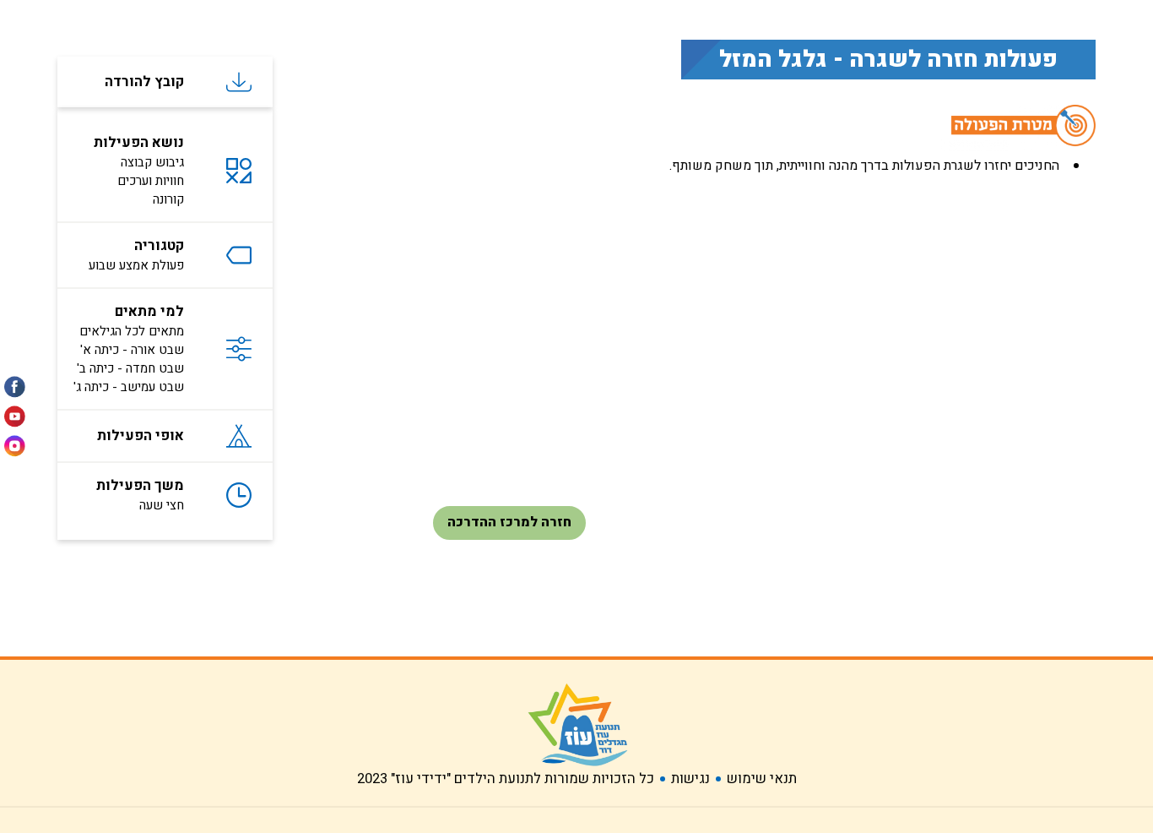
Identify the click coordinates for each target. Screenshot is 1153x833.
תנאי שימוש (762, 779)
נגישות (690, 779)
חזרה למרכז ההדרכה (509, 522)
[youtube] (14, 416)
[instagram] (14, 441)
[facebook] (14, 391)
